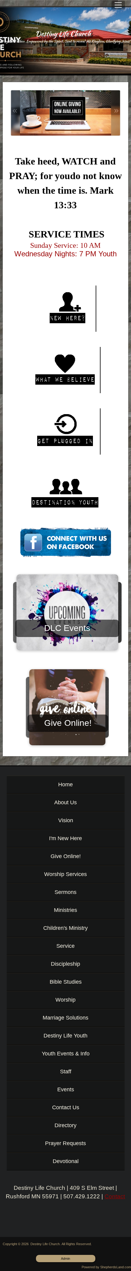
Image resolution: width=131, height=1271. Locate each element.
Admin (65, 1258)
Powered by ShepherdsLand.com (106, 1267)
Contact (114, 1196)
